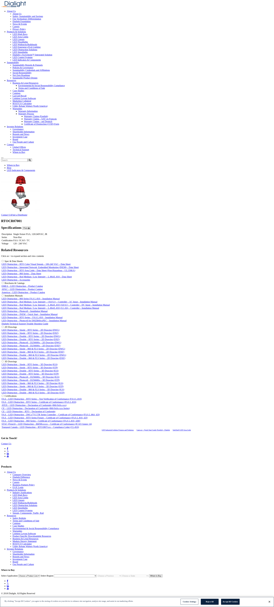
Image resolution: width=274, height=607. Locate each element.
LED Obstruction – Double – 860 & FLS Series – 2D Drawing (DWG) (34, 355)
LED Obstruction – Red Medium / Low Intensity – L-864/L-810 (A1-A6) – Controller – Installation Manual (50, 308)
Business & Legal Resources (25, 83)
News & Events (20, 24)
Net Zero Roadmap (21, 75)
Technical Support (21, 149)
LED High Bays (20, 34)
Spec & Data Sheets (14, 261)
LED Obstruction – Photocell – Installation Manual (25, 311)
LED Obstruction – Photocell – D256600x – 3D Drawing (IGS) (30, 377)
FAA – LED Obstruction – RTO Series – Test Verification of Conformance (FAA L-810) (42, 399)
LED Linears (18, 39)
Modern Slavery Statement (25, 541)
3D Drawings (11, 361)
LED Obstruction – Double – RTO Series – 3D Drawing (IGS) (30, 371)
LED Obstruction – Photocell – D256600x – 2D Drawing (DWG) (31, 342)
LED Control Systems (23, 57)
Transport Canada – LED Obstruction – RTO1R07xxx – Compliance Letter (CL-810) (40, 427)
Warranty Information (28, 111)
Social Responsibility (22, 73)
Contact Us (6, 215)
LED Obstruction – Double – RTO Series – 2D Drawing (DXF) (31, 339)
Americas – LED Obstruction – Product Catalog (23, 292)
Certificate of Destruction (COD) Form (41, 124)
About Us (11, 11)
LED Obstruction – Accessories (16, 280)
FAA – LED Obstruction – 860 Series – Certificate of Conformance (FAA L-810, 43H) (41, 421)
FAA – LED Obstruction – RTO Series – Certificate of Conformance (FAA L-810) (39, 402)
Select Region (47, 576)
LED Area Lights (20, 37)
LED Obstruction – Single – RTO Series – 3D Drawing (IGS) (30, 364)
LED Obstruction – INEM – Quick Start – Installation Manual (30, 314)
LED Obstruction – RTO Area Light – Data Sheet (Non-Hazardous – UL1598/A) (38, 270)
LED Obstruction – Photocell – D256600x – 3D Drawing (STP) (31, 380)
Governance (18, 129)
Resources (11, 80)
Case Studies (18, 90)
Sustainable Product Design (25, 78)
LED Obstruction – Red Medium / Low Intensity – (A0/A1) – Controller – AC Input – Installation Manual (49, 302)
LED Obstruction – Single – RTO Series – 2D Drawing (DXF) (30, 333)
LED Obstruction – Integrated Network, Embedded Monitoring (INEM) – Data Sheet (40, 267)
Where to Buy (19, 152)
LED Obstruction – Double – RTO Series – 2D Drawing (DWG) (31, 336)
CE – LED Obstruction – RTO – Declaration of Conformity (29, 411)
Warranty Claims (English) (36, 116)
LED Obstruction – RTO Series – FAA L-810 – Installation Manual (32, 317)
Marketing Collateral (22, 101)
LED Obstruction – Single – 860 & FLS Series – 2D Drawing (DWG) (33, 349)
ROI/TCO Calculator (22, 103)
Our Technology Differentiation (27, 19)
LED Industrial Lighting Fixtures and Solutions (118, 430)
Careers (16, 26)
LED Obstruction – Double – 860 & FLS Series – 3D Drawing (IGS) (33, 389)
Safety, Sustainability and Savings (28, 16)
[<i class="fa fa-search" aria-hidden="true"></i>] (30, 160)
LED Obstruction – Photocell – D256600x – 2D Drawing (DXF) (31, 345)
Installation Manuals (14, 295)
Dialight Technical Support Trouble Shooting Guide (25, 324)
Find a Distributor (19, 215)
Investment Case (20, 137)
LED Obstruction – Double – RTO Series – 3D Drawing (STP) (30, 374)
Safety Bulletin (19, 518)
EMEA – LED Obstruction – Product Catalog (22, 286)
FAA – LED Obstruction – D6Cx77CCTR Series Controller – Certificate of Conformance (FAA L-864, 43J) (51, 414)
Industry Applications (22, 492)
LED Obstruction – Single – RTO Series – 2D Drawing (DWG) (30, 330)
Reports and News (21, 134)
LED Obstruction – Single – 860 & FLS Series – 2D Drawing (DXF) (33, 352)
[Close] (269, 602)
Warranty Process (26, 114)
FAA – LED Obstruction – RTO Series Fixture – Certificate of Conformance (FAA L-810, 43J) (44, 418)
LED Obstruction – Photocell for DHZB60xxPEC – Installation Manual (34, 320)
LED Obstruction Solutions (25, 49)
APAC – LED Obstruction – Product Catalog (22, 289)
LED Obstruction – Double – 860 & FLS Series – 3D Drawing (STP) (33, 392)
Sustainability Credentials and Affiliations (31, 70)
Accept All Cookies (230, 602)
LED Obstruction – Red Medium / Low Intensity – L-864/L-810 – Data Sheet (37, 277)
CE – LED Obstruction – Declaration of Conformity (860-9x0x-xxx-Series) (36, 408)
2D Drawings (11, 327)
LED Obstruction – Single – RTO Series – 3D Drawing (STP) (30, 367)
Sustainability (13, 62)
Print (25, 228)
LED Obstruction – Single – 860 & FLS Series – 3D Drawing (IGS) (32, 383)
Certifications (11, 396)
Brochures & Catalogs (15, 283)
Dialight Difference (21, 477)
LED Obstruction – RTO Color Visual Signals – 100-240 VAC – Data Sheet (36, 264)
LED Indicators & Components (27, 60)
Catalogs (16, 93)
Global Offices (19, 147)
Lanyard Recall (19, 96)
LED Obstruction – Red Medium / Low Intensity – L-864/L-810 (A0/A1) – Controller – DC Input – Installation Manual (56, 305)
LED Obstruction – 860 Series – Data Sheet (21, 273)
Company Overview (22, 474)
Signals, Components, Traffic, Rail (28, 513)
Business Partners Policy (24, 485)
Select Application (9, 576)
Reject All (210, 602)
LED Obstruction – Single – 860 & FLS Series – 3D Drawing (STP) (33, 386)
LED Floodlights (20, 42)
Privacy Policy (19, 29)
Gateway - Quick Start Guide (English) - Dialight (153, 430)
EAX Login (18, 487)
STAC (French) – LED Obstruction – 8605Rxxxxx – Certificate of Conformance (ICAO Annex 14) (47, 424)
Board (15, 139)
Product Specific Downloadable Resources (32, 536)
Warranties (17, 108)
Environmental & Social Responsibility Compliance (41, 85)
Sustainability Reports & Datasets (28, 65)
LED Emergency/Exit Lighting (27, 47)
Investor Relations (15, 126)
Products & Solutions (16, 31)
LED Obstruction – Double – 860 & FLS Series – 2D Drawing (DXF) (33, 358)
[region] (137, 602)
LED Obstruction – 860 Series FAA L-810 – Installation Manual (31, 298)
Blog (9, 168)
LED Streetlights (20, 52)
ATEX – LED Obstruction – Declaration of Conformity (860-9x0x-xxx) (34, 405)
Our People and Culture (23, 142)
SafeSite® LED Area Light (182, 430)
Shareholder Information (24, 131)
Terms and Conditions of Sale (31, 88)
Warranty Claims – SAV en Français (40, 119)
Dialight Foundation (22, 21)
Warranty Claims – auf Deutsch (38, 121)
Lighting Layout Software (24, 98)
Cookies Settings (189, 602)
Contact (10, 144)
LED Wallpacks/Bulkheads (25, 44)
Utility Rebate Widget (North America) (30, 106)
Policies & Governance (23, 67)
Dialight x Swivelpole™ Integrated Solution (32, 55)
